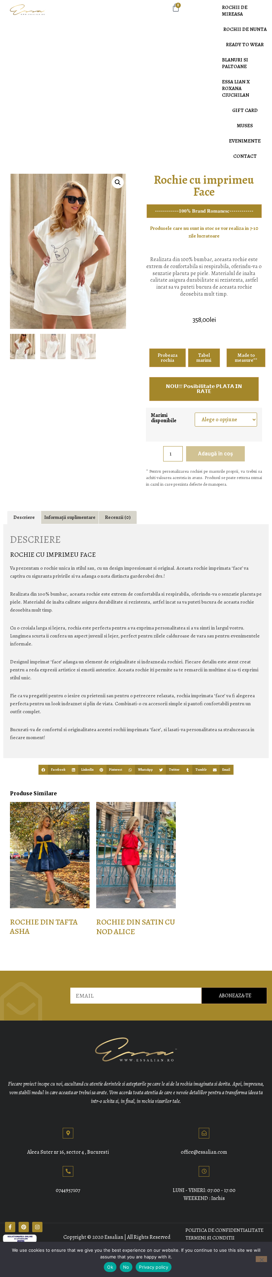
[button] (53, 769)
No (126, 1267)
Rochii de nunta (245, 29)
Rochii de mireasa (234, 10)
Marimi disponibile (163, 418)
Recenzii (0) (118, 517)
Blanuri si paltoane (235, 63)
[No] (261, 1259)
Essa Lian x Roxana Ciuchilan (236, 88)
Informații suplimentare (70, 517)
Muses (245, 125)
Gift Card (245, 110)
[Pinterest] (24, 1227)
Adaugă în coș (215, 453)
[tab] (24, 517)
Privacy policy (153, 1267)
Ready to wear (245, 44)
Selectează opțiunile (41, 954)
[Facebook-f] (10, 1227)
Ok (110, 1267)
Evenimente (245, 141)
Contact (245, 156)
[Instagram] (37, 1227)
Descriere (24, 517)
